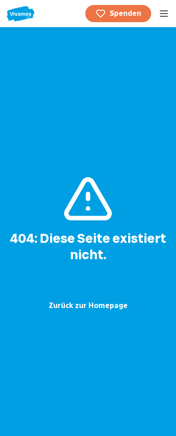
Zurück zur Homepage (88, 305)
